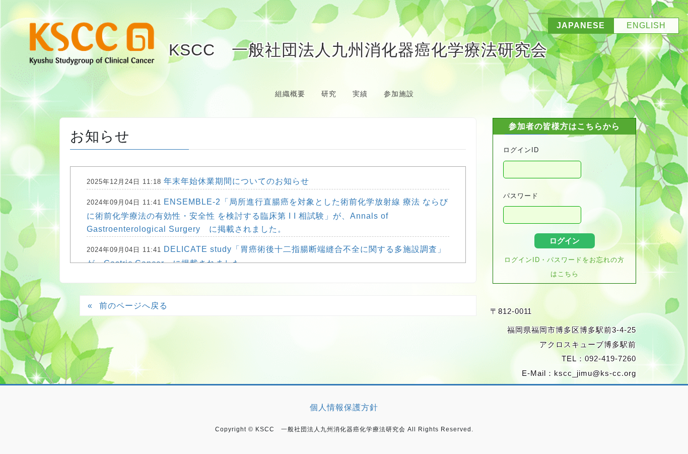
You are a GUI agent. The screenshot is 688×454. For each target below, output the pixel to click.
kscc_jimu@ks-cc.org (595, 373)
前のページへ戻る (133, 305)
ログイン (564, 240)
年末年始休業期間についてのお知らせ (236, 181)
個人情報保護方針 (344, 407)
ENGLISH (646, 25)
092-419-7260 (610, 358)
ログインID (521, 150)
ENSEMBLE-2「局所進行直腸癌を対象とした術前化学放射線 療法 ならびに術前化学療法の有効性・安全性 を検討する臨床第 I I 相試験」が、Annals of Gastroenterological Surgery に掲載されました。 (267, 215)
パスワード (520, 196)
